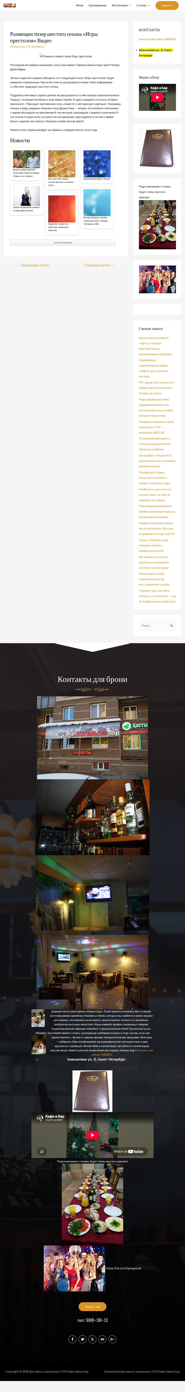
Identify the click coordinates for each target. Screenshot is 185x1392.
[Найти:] (157, 625)
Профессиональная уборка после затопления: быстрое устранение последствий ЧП (157, 528)
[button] (92, 1306)
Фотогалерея (120, 5)
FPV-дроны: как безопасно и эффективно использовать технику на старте (156, 388)
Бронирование (97, 5)
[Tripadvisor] (102, 1339)
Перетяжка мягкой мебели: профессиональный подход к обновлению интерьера (157, 511)
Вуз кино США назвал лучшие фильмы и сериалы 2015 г (61, 182)
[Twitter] (82, 1339)
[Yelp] (92, 1339)
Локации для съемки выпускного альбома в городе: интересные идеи (154, 477)
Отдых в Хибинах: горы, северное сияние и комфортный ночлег (154, 545)
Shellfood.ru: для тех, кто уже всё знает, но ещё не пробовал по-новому (155, 494)
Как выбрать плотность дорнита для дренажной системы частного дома (154, 562)
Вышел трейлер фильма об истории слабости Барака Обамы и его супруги (26, 172)
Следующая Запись (99, 265)
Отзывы (142, 5)
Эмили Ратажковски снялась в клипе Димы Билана (26, 209)
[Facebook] (72, 1339)
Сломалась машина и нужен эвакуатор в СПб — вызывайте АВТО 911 (156, 427)
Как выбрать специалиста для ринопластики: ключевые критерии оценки (157, 461)
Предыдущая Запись (33, 265)
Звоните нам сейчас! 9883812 (157, 39)
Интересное (17, 46)
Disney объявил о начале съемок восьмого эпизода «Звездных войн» (95, 220)
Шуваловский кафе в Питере (96, 178)
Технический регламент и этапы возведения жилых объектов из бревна (155, 444)
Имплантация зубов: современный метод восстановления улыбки (154, 579)
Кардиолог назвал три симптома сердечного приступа (58, 227)
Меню (79, 5)
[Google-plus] (112, 1339)
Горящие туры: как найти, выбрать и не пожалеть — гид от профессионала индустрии (157, 596)
